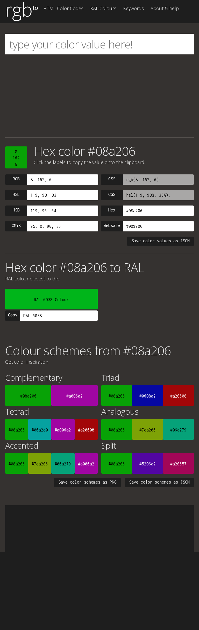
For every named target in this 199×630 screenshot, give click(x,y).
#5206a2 (147, 464)
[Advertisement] (99, 96)
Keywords (133, 8)
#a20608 (178, 396)
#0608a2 (147, 396)
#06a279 (178, 430)
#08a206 (28, 396)
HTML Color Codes (63, 8)
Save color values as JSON (160, 240)
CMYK (16, 225)
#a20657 (178, 464)
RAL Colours (103, 8)
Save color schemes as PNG (87, 482)
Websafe (112, 225)
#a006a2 (74, 396)
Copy (12, 315)
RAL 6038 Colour (51, 299)
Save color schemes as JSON (159, 482)
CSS (111, 178)
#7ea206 (147, 430)
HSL (16, 194)
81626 (16, 158)
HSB (16, 210)
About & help (165, 8)
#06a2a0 (40, 430)
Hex (111, 210)
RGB (16, 178)
